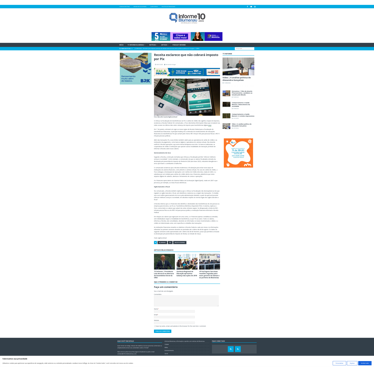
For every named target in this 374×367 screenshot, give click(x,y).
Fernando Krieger (171, 64)
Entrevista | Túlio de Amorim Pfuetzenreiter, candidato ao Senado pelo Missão (242, 93)
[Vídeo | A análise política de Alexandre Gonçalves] (238, 66)
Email (155, 315)
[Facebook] (247, 6)
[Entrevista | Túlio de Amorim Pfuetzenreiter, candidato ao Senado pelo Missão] (226, 93)
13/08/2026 (227, 83)
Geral (166, 353)
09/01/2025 (160, 64)
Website (156, 320)
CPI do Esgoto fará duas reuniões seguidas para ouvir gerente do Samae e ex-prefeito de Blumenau (209, 274)
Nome (156, 309)
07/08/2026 (236, 108)
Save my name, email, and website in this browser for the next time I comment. (181, 326)
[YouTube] (255, 6)
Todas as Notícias (124, 6)
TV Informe (227, 54)
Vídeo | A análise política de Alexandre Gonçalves (237, 78)
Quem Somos (154, 6)
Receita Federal (180, 242)
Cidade (167, 344)
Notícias (152, 45)
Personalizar (339, 363)
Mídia (166, 347)
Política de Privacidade (168, 6)
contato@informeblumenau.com (126, 354)
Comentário (157, 294)
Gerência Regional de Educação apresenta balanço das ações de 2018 (187, 273)
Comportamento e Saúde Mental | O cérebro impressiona (243, 115)
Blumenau (162, 242)
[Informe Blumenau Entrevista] (238, 349)
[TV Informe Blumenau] (231, 349)
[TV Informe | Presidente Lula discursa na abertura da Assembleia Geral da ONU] (164, 262)
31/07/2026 (236, 118)
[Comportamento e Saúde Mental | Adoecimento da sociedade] (226, 105)
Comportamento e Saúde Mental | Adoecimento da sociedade (241, 104)
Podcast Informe (179, 45)
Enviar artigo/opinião (140, 6)
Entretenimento (169, 350)
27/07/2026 (236, 128)
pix (170, 242)
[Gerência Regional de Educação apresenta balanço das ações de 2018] (187, 262)
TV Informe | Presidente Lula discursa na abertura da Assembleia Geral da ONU (164, 274)
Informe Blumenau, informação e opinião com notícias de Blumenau (185, 341)
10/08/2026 (236, 97)
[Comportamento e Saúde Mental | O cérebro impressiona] (226, 116)
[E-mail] (251, 6)
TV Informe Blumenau (135, 45)
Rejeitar (352, 363)
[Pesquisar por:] (244, 48)
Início (121, 45)
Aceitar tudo (365, 363)
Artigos (164, 45)
